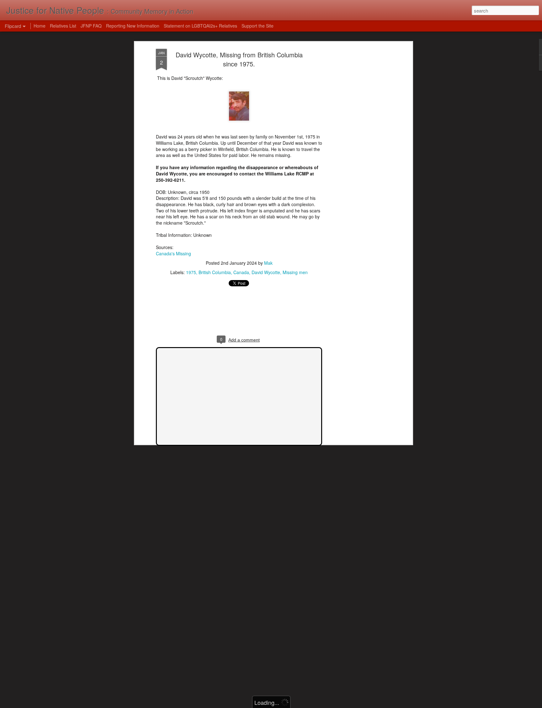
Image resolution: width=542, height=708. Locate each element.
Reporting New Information (132, 26)
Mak (268, 263)
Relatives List (63, 26)
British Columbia (215, 272)
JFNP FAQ (91, 26)
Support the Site (258, 26)
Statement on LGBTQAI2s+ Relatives (200, 26)
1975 (191, 272)
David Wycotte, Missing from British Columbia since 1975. (239, 59)
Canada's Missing (173, 253)
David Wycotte (266, 272)
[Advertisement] (356, 148)
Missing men (295, 272)
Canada (241, 272)
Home (39, 26)
